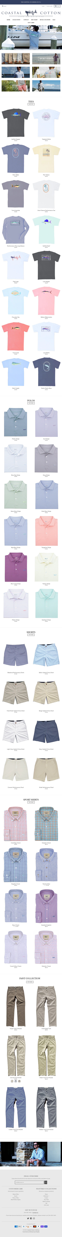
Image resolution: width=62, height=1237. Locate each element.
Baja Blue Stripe (15, 547)
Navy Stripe (46, 475)
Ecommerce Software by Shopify (31, 1232)
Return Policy (16, 1194)
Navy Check (15, 925)
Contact (46, 1198)
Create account (49, 6)
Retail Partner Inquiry (16, 1200)
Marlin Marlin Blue (46, 388)
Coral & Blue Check (15, 966)
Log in (43, 6)
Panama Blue (46, 884)
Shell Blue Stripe (46, 511)
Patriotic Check (46, 966)
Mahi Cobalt (15, 388)
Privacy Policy (16, 1198)
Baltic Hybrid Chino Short (46, 672)
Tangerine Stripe (46, 547)
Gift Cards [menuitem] (31, 23)
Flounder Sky (15, 317)
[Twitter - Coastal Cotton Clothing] (28, 1218)
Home (46, 1194)
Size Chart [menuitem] (34, 20)
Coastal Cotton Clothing (33, 1230)
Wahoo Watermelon (46, 317)
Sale (46, 1203)
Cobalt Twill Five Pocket (16, 1129)
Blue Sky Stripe (15, 475)
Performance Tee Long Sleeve (15, 246)
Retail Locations (46, 1202)
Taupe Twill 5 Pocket (16, 1028)
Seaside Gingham (46, 925)
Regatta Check (15, 884)
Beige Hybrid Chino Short (46, 711)
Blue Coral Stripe (16, 584)
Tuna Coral (16, 353)
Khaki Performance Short (46, 787)
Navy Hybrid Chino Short (46, 749)
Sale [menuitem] (54, 20)
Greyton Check (46, 843)
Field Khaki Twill (46, 1028)
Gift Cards (46, 1205)
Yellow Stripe (46, 584)
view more (31, 403)
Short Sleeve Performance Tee (46, 210)
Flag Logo (15, 281)
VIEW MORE (31, 802)
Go (45, 1182)
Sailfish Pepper (15, 139)
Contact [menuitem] (26, 20)
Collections (45, 1196)
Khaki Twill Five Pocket (46, 1077)
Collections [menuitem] (16, 20)
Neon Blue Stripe (16, 511)
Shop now (31, 104)
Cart (58, 6)
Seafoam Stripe (46, 620)
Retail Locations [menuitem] (45, 20)
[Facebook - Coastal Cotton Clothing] (31, 1218)
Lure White (46, 353)
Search (15, 1196)
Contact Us (35, 1212)
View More (31, 635)
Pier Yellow (46, 175)
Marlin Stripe (15, 439)
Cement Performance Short (16, 787)
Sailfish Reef (46, 246)
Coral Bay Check (16, 843)
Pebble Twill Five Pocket (46, 1129)
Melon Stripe (15, 620)
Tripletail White (46, 139)
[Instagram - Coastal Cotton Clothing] (34, 1218)
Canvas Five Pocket (15, 1077)
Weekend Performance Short (15, 672)
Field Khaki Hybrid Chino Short (16, 711)
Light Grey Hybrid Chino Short (15, 749)
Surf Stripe (46, 439)
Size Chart (46, 1200)
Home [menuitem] (8, 20)
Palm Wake (16, 175)
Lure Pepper (46, 281)
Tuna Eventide (16, 210)
